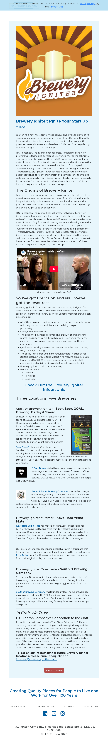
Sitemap (69, 706)
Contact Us (91, 706)
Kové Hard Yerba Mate (28, 526)
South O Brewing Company (30, 592)
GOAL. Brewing (40, 468)
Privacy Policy (87, 3)
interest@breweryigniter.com (36, 659)
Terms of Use (56, 7)
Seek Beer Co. (23, 447)
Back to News (54, 670)
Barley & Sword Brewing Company (49, 491)
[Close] (97, 3)
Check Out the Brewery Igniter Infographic (54, 387)
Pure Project (22, 555)
